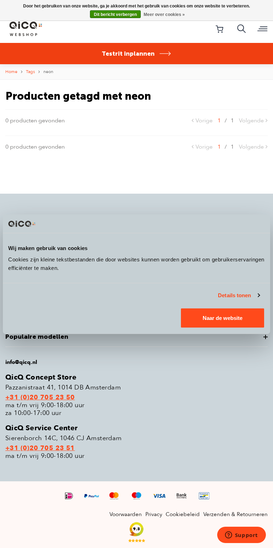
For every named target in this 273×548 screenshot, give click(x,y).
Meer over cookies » (164, 14)
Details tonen (234, 295)
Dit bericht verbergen (115, 14)
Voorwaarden (125, 514)
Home (11, 71)
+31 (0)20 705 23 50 (40, 398)
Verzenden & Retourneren (235, 514)
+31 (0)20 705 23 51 (40, 448)
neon (48, 71)
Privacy (153, 514)
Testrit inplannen (128, 53)
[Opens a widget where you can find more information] (241, 535)
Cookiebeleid (183, 514)
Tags (30, 71)
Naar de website (222, 318)
